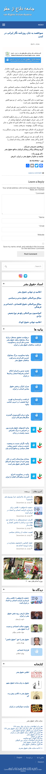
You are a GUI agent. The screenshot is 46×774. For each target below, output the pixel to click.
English (19, 757)
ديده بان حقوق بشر (34, 734)
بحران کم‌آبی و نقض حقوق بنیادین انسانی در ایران (19, 387)
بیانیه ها (38, 329)
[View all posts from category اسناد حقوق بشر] (4, 284)
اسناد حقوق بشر (33, 284)
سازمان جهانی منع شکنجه (32, 738)
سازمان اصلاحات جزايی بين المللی (28, 740)
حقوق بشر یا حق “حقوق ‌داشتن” (17, 639)
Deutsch (41, 762)
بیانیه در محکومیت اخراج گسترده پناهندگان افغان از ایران (17, 475)
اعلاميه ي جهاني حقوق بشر (29, 291)
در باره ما (29, 757)
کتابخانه (38, 664)
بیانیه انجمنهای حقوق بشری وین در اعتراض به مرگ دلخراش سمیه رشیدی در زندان (17, 430)
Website (41, 235)
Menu (41, 25)
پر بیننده (26, 491)
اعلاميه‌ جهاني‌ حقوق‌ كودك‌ (30, 321)
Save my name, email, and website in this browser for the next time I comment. (23, 247)
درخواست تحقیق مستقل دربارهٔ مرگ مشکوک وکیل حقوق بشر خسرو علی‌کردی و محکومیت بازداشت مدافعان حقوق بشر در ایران (23, 341)
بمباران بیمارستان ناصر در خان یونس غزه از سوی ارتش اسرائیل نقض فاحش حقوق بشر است (17, 461)
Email (41, 226)
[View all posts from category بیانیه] (4, 329)
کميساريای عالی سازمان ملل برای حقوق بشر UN (22, 728)
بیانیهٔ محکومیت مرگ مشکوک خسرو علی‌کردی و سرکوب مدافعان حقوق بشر (18, 357)
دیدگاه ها (37, 590)
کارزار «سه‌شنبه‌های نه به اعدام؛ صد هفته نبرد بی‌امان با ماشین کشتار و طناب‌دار (19, 522)
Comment (39, 193)
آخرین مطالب (37, 491)
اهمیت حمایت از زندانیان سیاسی (21, 532)
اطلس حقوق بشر (22, 672)
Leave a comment (35, 173)
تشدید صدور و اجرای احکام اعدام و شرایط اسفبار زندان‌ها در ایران (18, 373)
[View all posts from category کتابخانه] (4, 664)
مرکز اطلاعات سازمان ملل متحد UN (27, 726)
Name (41, 217)
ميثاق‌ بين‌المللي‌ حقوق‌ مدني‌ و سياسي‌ (24, 297)
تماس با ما (40, 757)
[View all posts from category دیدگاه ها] (4, 590)
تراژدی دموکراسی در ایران (19, 706)
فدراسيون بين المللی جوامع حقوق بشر (27, 730)
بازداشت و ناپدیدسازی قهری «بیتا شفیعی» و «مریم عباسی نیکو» (18, 401)
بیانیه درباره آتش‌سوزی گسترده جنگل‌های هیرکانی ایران (17, 416)
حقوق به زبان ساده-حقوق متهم (17, 683)
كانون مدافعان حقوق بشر (31, 744)
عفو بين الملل (36, 736)
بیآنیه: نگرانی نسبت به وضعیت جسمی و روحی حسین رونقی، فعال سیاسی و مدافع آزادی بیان (17, 446)
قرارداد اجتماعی (23, 650)
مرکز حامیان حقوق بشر (32, 742)
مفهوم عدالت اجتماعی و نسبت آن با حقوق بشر (17, 627)
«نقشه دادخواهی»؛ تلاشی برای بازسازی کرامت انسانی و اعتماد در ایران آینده (20, 510)
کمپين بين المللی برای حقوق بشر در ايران (25, 732)
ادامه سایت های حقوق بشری (29, 748)
